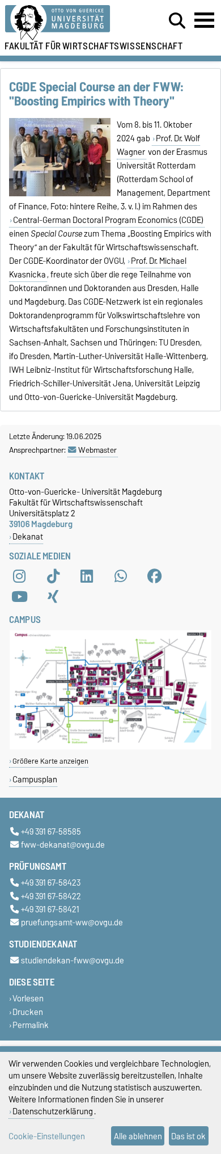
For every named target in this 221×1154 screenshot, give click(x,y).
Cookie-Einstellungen (46, 1136)
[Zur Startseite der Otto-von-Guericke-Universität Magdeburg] (68, 23)
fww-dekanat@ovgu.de (63, 845)
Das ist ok (188, 1136)
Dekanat (27, 536)
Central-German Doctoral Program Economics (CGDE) (108, 220)
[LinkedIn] (86, 576)
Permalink (30, 1024)
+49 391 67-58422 (51, 896)
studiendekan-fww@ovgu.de (72, 960)
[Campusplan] (110, 747)
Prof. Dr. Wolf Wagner (158, 145)
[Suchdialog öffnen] (177, 21)
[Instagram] (19, 576)
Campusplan (34, 779)
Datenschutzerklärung (52, 1111)
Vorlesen (28, 998)
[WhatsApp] (120, 576)
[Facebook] (154, 576)
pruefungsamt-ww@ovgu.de (72, 922)
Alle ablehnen (138, 1136)
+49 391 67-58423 (50, 883)
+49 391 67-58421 (50, 909)
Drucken (27, 1011)
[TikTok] (53, 576)
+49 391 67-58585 (51, 831)
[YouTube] (19, 597)
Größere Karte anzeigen (50, 761)
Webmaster (97, 450)
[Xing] (53, 597)
